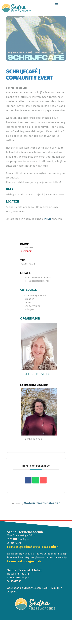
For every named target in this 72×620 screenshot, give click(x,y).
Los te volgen (32, 306)
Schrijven (29, 309)
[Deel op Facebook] (28, 480)
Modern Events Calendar (42, 503)
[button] (56, 4)
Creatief (29, 299)
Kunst (27, 302)
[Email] (43, 480)
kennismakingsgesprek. (24, 561)
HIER (47, 219)
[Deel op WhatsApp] (35, 480)
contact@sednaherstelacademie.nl (33, 547)
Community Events (35, 295)
